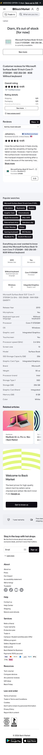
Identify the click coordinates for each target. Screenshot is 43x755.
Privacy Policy (9, 709)
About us (7, 569)
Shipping (7, 609)
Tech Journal (8, 671)
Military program (10, 640)
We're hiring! (8, 583)
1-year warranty (9, 627)
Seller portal (8, 647)
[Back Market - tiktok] (11, 590)
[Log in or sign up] (32, 9)
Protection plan (9, 630)
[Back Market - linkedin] (21, 590)
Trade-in (7, 633)
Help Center (8, 605)
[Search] (21, 14)
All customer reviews (12, 678)
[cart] (37, 9)
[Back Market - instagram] (6, 590)
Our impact (8, 576)
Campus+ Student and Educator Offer (18, 637)
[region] (21, 427)
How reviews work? (13, 113)
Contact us (8, 602)
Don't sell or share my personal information (20, 706)
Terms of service (10, 696)
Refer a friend (9, 623)
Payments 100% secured (13, 653)
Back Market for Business (13, 650)
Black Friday (8, 684)
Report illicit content (11, 712)
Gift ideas (7, 681)
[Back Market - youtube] (16, 590)
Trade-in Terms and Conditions (15, 699)
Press (6, 573)
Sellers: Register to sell (12, 643)
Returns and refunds (11, 612)
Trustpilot (7, 586)
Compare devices (10, 674)
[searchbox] (31, 14)
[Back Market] (21, 9)
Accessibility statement (13, 579)
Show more (10, 163)
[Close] (40, 3)
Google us (15, 494)
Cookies (7, 702)
